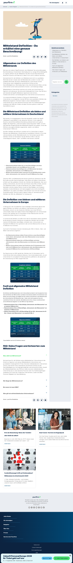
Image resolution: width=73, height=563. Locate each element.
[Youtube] (36, 507)
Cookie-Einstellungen (36, 547)
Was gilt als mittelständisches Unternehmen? (18, 393)
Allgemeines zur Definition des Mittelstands (59, 51)
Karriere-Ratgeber (13, 6)
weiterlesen (7, 443)
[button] (34, 56)
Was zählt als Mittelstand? (12, 356)
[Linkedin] (41, 507)
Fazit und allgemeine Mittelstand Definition (57, 66)
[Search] (66, 82)
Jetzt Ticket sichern (62, 558)
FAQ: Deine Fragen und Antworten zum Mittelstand (59, 70)
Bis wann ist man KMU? (11, 387)
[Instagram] (34, 507)
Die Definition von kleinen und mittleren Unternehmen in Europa (60, 61)
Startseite (5, 6)
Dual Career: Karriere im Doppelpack (51, 432)
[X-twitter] (32, 507)
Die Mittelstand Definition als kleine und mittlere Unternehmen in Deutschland (60, 56)
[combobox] (58, 82)
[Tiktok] (44, 507)
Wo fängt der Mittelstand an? (13, 381)
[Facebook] (29, 507)
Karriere (55, 96)
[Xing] (39, 507)
